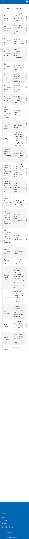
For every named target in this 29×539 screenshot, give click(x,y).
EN (24, 1)
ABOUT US (4, 521)
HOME (3, 518)
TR (22, 1)
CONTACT (4, 523)
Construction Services (12, 537)
